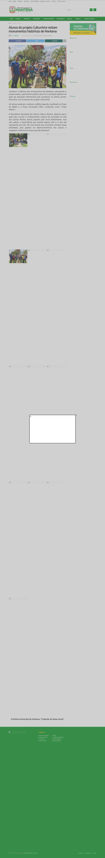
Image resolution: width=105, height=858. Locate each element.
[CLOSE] (76, 414)
